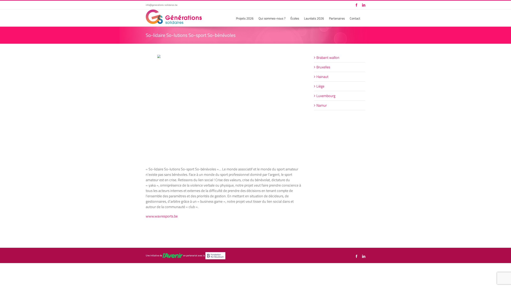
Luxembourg (325, 95)
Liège (320, 86)
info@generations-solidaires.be (161, 5)
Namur (321, 105)
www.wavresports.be (162, 216)
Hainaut (322, 76)
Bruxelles (323, 67)
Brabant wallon (327, 57)
